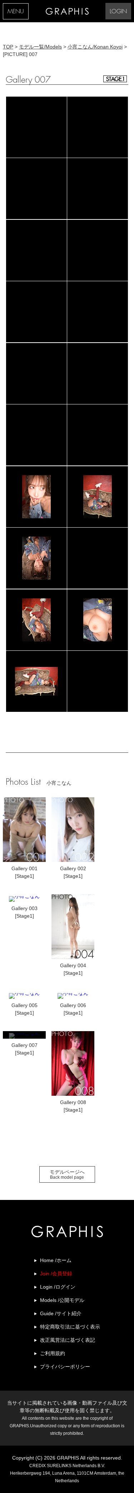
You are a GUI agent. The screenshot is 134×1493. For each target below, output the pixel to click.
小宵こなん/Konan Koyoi (95, 47)
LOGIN (118, 12)
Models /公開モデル (62, 1300)
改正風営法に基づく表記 (67, 1340)
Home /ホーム (55, 1260)
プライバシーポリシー (65, 1366)
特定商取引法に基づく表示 (70, 1327)
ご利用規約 (52, 1353)
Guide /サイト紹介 (60, 1313)
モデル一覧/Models (40, 47)
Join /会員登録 (56, 1273)
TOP (8, 47)
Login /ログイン (57, 1287)
